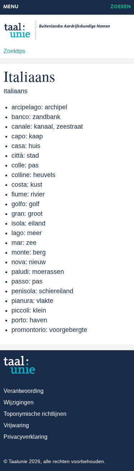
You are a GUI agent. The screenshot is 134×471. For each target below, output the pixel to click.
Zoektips (14, 51)
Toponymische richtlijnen (35, 414)
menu (11, 7)
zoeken (120, 7)
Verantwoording (24, 391)
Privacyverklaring (26, 437)
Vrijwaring (16, 425)
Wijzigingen (19, 402)
